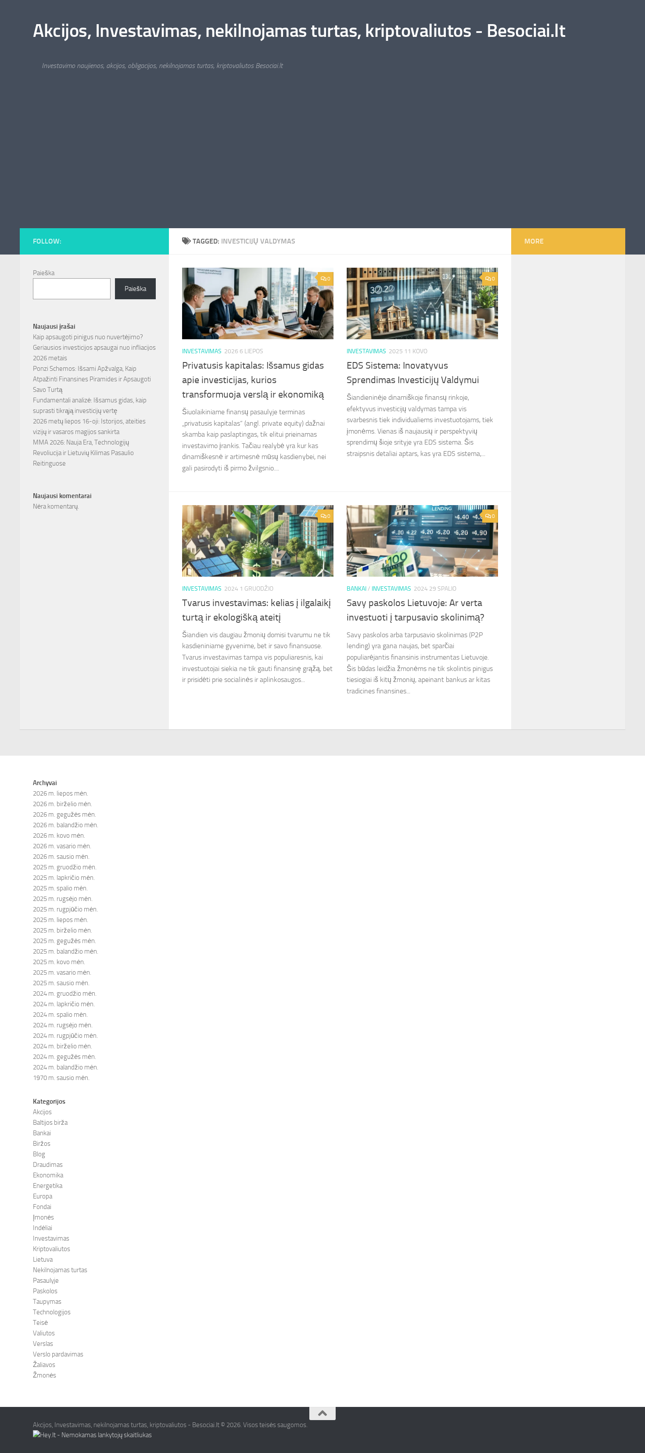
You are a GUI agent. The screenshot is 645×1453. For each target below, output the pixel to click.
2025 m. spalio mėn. (60, 888)
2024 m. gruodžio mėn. (65, 993)
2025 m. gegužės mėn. (64, 941)
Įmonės (43, 1217)
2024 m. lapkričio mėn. (64, 1004)
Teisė (40, 1323)
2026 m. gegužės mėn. (64, 814)
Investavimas (202, 351)
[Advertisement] (322, 162)
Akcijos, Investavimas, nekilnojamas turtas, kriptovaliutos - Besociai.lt (299, 31)
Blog (39, 1154)
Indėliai (42, 1228)
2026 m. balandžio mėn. (65, 825)
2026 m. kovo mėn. (59, 836)
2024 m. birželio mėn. (62, 1046)
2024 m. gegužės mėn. (64, 1057)
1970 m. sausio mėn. (61, 1078)
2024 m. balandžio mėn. (65, 1067)
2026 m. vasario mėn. (62, 846)
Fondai (42, 1207)
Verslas (43, 1344)
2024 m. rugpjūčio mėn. (65, 1036)
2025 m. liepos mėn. (60, 920)
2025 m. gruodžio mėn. (65, 867)
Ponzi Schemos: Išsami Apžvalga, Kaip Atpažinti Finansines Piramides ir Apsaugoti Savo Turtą (92, 379)
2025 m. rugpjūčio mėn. (65, 909)
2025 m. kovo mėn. (59, 962)
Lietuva (43, 1259)
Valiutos (44, 1333)
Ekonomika (48, 1175)
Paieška (43, 273)
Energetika (47, 1186)
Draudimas (48, 1165)
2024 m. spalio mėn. (60, 1015)
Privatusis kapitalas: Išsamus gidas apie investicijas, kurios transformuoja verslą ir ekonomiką (253, 380)
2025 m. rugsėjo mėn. (63, 899)
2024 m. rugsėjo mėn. (63, 1025)
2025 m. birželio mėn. (62, 930)
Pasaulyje (46, 1280)
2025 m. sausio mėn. (61, 983)
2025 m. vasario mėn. (62, 972)
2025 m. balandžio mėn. (65, 951)
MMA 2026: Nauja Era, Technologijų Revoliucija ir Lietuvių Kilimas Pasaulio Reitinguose (83, 452)
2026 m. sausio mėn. (61, 857)
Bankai (356, 588)
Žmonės (44, 1375)
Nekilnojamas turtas (60, 1270)
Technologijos (52, 1312)
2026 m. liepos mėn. (60, 793)
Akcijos (42, 1112)
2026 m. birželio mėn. (62, 804)
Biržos (41, 1144)
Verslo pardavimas (58, 1354)
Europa (42, 1196)
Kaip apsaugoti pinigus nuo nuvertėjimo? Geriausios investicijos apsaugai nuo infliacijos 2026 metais (94, 347)
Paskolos (45, 1291)
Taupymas (47, 1302)
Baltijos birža (50, 1123)
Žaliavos (44, 1365)
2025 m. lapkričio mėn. (64, 878)
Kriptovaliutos (51, 1249)
